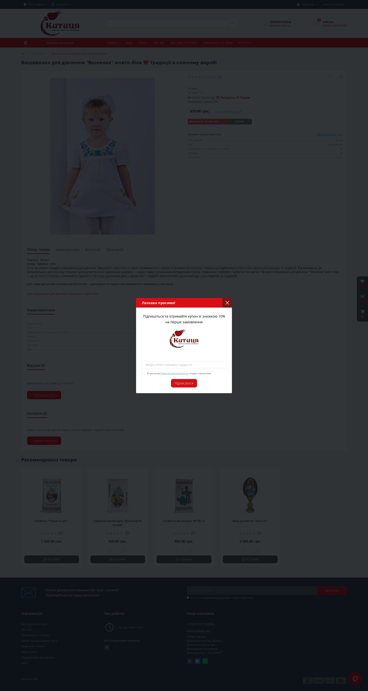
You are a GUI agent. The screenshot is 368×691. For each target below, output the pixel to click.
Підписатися (184, 383)
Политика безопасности (174, 373)
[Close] (227, 303)
